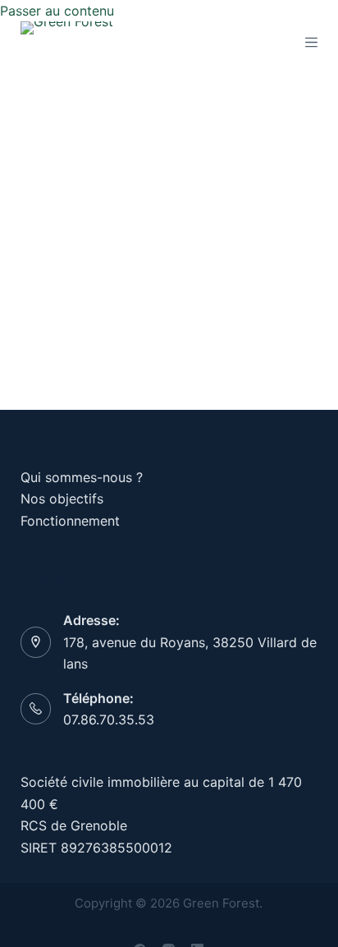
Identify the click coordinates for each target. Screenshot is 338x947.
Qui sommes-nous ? (82, 477)
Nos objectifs (62, 498)
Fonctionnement (70, 521)
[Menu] (311, 42)
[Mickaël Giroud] (102, 136)
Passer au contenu (57, 10)
